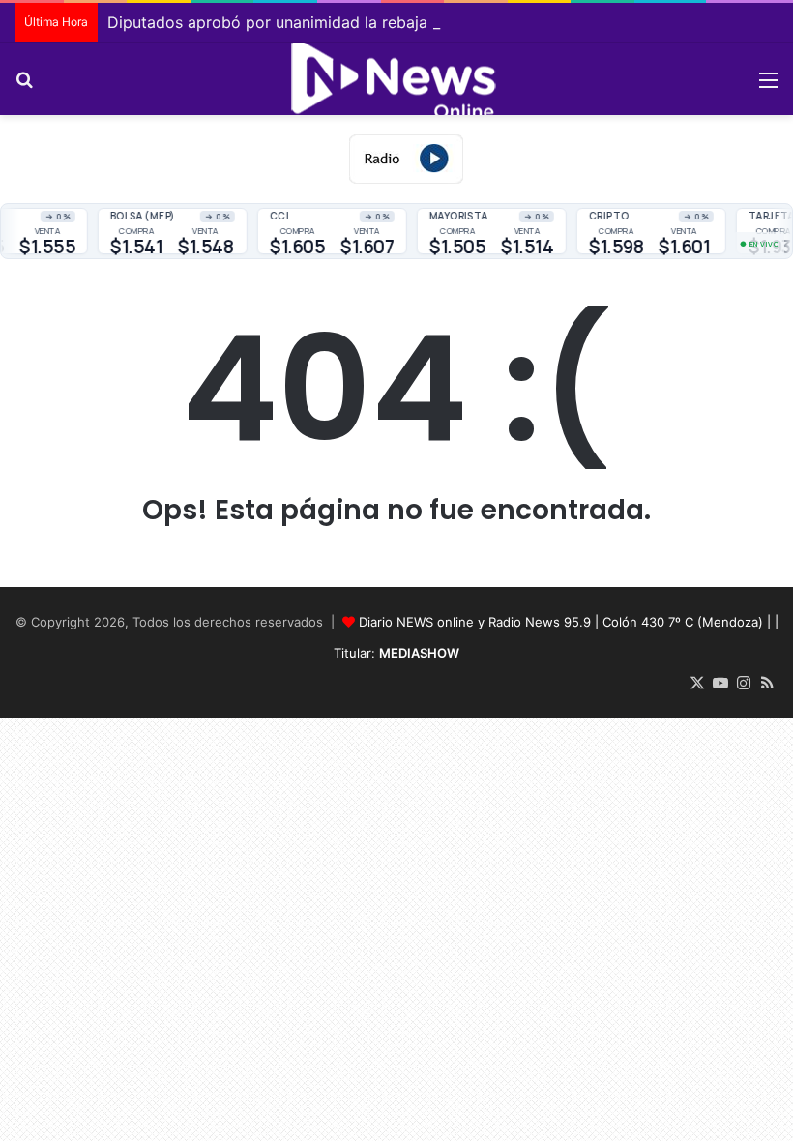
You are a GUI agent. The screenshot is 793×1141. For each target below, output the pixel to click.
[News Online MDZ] (396, 79)
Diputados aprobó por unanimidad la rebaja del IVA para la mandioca (361, 22)
